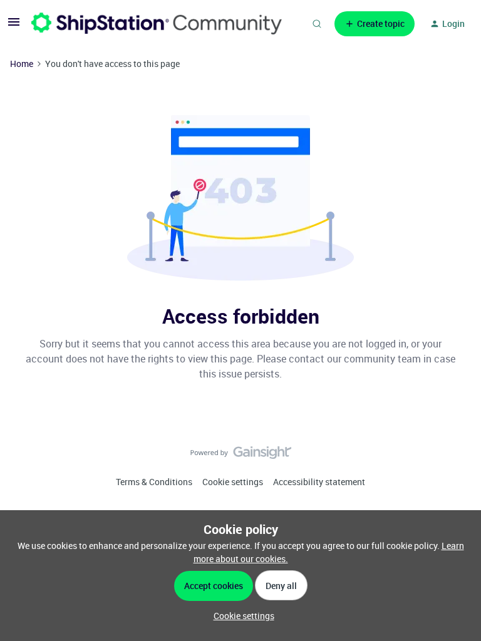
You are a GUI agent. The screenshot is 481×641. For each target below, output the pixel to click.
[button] (13, 26)
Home (21, 63)
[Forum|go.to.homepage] (156, 23)
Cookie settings (232, 482)
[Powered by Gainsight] (240, 455)
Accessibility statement (319, 482)
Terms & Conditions (154, 482)
